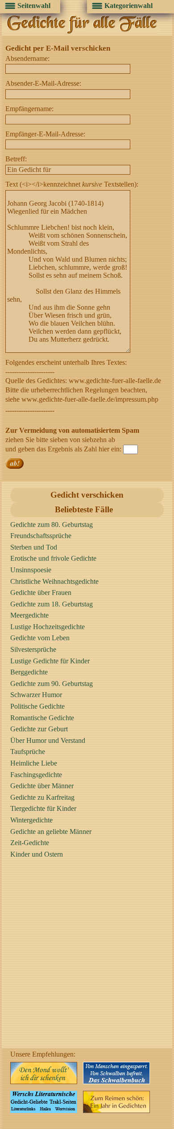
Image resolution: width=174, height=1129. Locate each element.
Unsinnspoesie (30, 570)
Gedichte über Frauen (40, 592)
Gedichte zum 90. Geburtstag (51, 683)
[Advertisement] (87, 961)
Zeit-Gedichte (29, 842)
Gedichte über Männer (42, 786)
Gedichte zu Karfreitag (42, 797)
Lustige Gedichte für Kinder (50, 661)
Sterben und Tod (33, 547)
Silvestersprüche (33, 649)
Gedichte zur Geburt (39, 729)
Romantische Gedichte (42, 718)
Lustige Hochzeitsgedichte (47, 626)
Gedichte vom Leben (40, 638)
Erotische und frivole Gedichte (53, 558)
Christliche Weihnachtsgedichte (54, 581)
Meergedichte (29, 615)
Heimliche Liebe (33, 763)
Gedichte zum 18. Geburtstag (51, 604)
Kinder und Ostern (36, 854)
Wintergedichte (31, 820)
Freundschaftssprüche (40, 535)
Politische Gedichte (37, 706)
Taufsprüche (27, 751)
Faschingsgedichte (36, 774)
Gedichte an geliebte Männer (50, 831)
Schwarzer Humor (36, 694)
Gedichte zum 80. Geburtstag (51, 524)
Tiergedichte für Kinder (43, 808)
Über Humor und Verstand (47, 740)
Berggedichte (29, 672)
